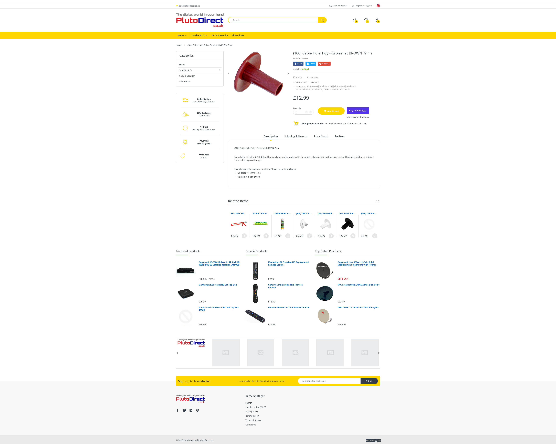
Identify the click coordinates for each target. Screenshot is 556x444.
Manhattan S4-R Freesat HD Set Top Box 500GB (219, 308)
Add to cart (333, 111)
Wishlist (299, 77)
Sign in (369, 5)
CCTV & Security (187, 75)
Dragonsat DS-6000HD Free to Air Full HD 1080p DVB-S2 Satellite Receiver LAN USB (219, 263)
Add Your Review (300, 58)
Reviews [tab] (340, 136)
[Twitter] (184, 410)
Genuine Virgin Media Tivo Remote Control (285, 286)
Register (359, 5)
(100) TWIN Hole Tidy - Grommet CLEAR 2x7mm (304, 213)
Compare (314, 77)
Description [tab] (271, 136)
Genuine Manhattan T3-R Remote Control (288, 307)
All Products (185, 81)
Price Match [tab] (321, 136)
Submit (369, 381)
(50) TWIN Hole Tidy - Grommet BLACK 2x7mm (347, 213)
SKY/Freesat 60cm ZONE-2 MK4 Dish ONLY (359, 284)
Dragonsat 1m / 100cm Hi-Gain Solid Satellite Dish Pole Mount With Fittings (357, 263)
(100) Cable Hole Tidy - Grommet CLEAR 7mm (369, 213)
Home (179, 45)
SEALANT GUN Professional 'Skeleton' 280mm (239, 213)
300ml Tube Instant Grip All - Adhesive (282, 213)
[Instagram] (190, 410)
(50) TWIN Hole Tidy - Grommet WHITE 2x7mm (326, 213)
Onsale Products (256, 251)
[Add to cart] (244, 235)
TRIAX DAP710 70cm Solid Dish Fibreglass (358, 307)
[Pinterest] (197, 410)
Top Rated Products (328, 251)
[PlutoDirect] (200, 20)
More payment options (358, 117)
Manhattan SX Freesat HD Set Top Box (218, 284)
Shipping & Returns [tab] (296, 136)
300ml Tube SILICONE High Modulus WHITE (261, 213)
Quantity (297, 108)
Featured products (188, 251)
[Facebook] (177, 410)
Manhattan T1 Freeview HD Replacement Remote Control (288, 263)
